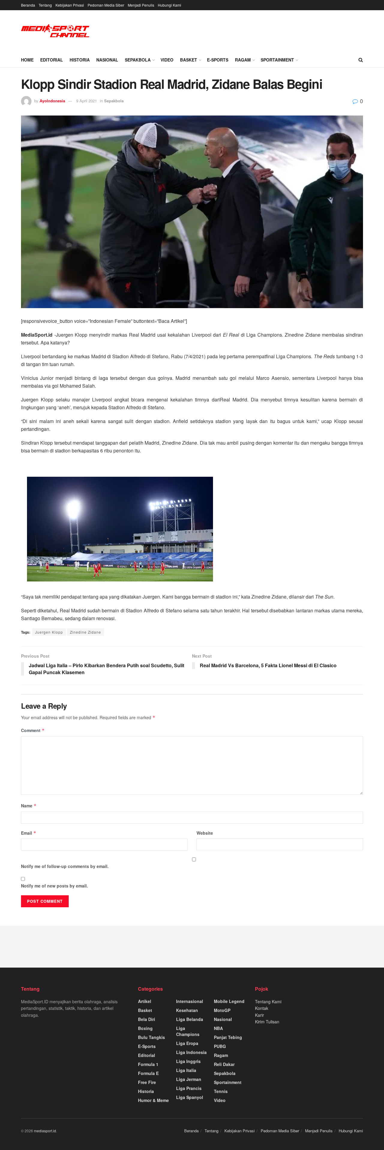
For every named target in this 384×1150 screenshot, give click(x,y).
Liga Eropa (187, 1043)
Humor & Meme (153, 1100)
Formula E (148, 1073)
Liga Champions (188, 1031)
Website (204, 833)
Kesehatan (187, 1010)
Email (28, 833)
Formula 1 (148, 1064)
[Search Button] (360, 59)
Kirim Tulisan (267, 1022)
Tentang (45, 5)
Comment (33, 730)
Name (29, 806)
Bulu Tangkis (151, 1037)
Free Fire (147, 1082)
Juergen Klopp (49, 632)
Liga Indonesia (191, 1052)
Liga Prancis (189, 1088)
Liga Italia (186, 1070)
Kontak (261, 1008)
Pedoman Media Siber (106, 5)
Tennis (221, 1091)
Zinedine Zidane (85, 632)
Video (166, 60)
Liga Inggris (188, 1061)
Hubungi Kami (169, 5)
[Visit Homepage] (55, 31)
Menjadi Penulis (141, 5)
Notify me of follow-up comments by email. (65, 866)
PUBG (220, 1046)
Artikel (144, 1001)
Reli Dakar (224, 1064)
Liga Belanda (189, 1019)
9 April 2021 (86, 101)
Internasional (189, 1001)
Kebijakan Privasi (70, 5)
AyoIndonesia (52, 101)
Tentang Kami (268, 1001)
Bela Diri (146, 1019)
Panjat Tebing (228, 1037)
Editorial (51, 60)
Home (27, 60)
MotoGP (222, 1010)
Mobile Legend (229, 1001)
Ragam (243, 60)
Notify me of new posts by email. (54, 886)
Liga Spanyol (189, 1097)
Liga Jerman (188, 1079)
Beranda (28, 5)
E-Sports (217, 60)
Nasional (107, 60)
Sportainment (277, 60)
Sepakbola (138, 60)
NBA (218, 1028)
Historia (80, 60)
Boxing (145, 1028)
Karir (259, 1015)
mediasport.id (45, 1130)
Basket (188, 60)
